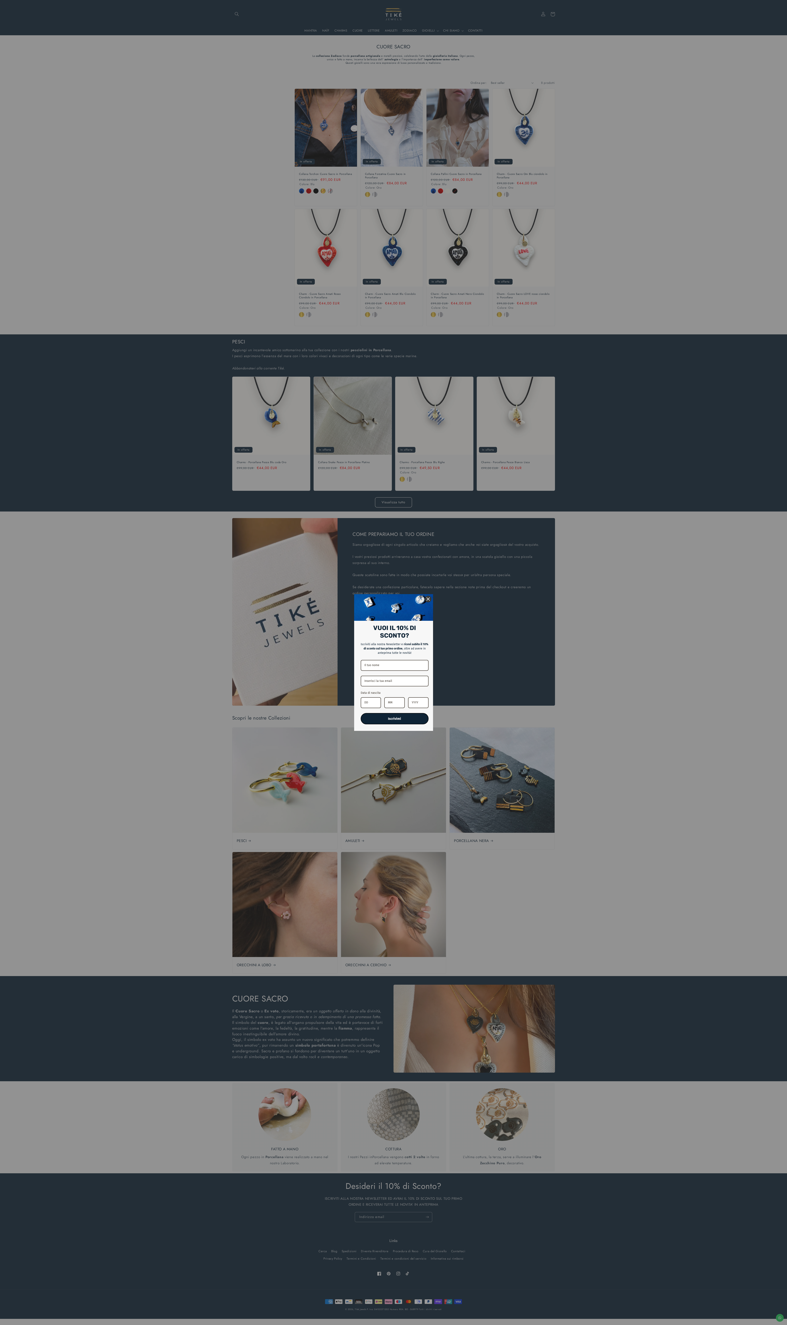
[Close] (428, 599)
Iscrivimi (394, 719)
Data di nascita (371, 693)
